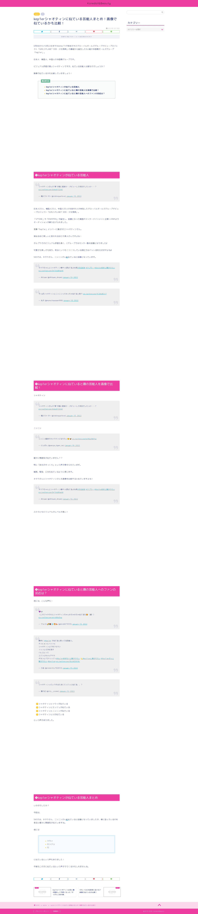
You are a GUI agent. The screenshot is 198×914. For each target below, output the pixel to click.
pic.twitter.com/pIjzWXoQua (50, 617)
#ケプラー (90, 268)
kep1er (37, 14)
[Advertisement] (77, 119)
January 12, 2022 (67, 691)
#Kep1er (47, 641)
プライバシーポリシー (42, 911)
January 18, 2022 (72, 445)
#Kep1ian (52, 661)
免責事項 (55, 911)
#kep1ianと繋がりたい (91, 658)
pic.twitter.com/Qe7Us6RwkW (51, 271)
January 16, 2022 (70, 277)
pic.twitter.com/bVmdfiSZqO (51, 189)
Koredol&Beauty (99, 3)
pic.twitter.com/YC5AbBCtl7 (95, 294)
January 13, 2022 (73, 196)
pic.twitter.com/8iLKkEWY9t (68, 661)
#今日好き (81, 268)
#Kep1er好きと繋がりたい (104, 268)
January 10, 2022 (70, 300)
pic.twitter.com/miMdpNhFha (84, 439)
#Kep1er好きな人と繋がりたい (68, 658)
